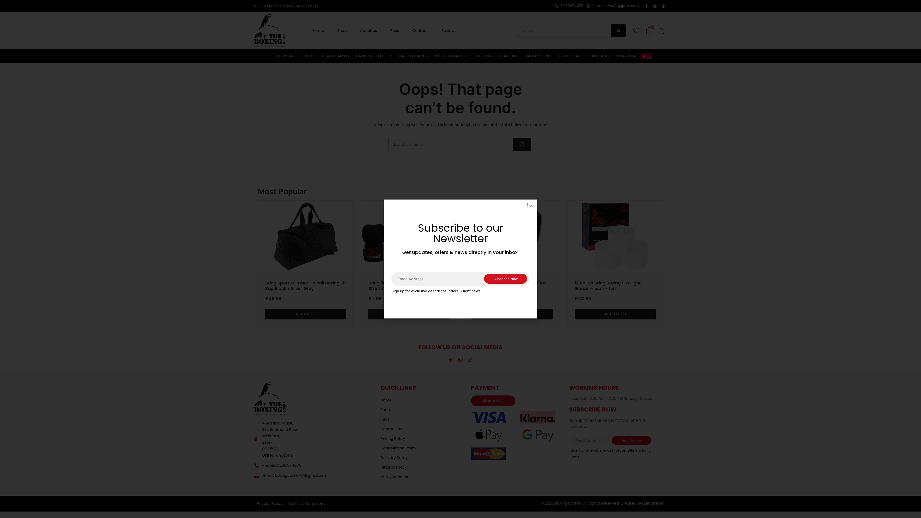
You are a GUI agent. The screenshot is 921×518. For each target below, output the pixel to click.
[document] (460, 259)
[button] (530, 206)
